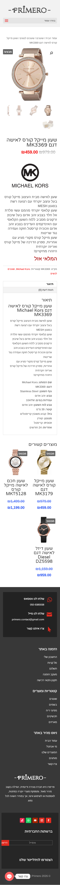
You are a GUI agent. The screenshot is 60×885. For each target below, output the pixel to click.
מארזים (53, 722)
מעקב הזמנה (50, 674)
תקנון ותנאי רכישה (47, 680)
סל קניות (52, 662)
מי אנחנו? (51, 746)
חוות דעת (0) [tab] (45, 289)
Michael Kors (23, 269)
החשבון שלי (50, 657)
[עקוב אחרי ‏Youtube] (35, 820)
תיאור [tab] (49, 284)
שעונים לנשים (27, 38)
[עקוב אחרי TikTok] (22, 820)
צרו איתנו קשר (35, 628)
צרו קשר (52, 764)
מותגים (53, 758)
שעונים (40, 38)
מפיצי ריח (51, 710)
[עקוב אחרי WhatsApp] (28, 820)
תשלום (53, 668)
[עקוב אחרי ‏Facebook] (48, 820)
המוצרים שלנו (49, 752)
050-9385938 (37, 604)
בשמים (53, 704)
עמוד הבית (51, 38)
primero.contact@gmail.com (28, 619)
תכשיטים (52, 716)
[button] (51, 53)
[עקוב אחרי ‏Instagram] (41, 820)
